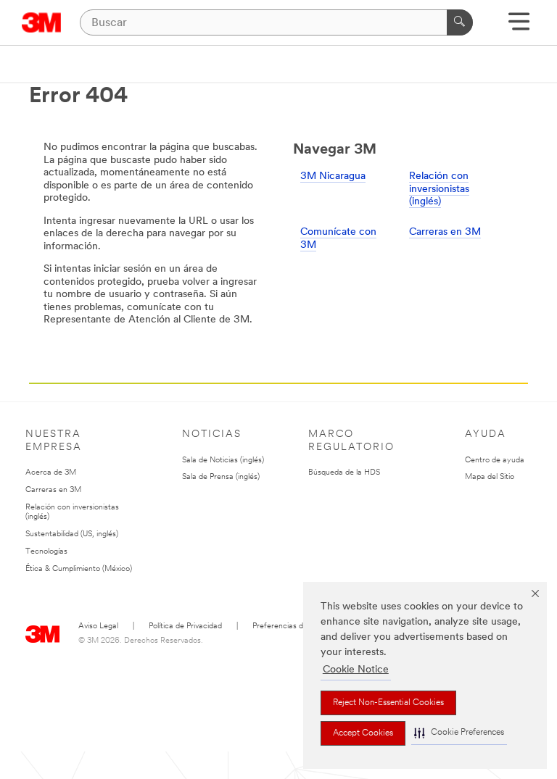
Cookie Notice (356, 670)
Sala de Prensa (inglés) (221, 477)
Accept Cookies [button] (363, 733)
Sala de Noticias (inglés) (223, 461)
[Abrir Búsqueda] (518, 26)
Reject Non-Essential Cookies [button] (388, 703)
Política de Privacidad (185, 626)
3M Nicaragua (333, 176)
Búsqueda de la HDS (344, 473)
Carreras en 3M (445, 232)
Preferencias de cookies (294, 626)
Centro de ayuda (494, 461)
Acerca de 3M (50, 473)
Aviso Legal (98, 626)
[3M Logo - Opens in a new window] (42, 22)
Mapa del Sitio (489, 477)
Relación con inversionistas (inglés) (439, 189)
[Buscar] (460, 22)
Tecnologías (46, 552)
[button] (459, 733)
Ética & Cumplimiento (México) (78, 569)
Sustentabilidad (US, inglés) (71, 534)
